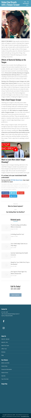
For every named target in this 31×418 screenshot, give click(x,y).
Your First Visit (4, 379)
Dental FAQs (4, 366)
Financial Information (6, 369)
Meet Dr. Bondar (5, 339)
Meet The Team (5, 345)
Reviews (3, 352)
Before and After (5, 363)
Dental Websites (19, 414)
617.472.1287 (15, 288)
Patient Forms (4, 372)
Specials (3, 375)
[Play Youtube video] (15, 150)
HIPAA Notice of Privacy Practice (13, 416)
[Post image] (6, 227)
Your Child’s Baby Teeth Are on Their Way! (19, 244)
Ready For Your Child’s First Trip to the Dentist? (20, 263)
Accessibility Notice (25, 416)
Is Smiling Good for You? (17, 234)
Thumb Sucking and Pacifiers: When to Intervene (19, 226)
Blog (2, 355)
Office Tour (4, 348)
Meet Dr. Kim (4, 342)
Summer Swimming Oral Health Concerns (19, 254)
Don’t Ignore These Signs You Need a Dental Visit (19, 272)
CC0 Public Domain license (16, 180)
